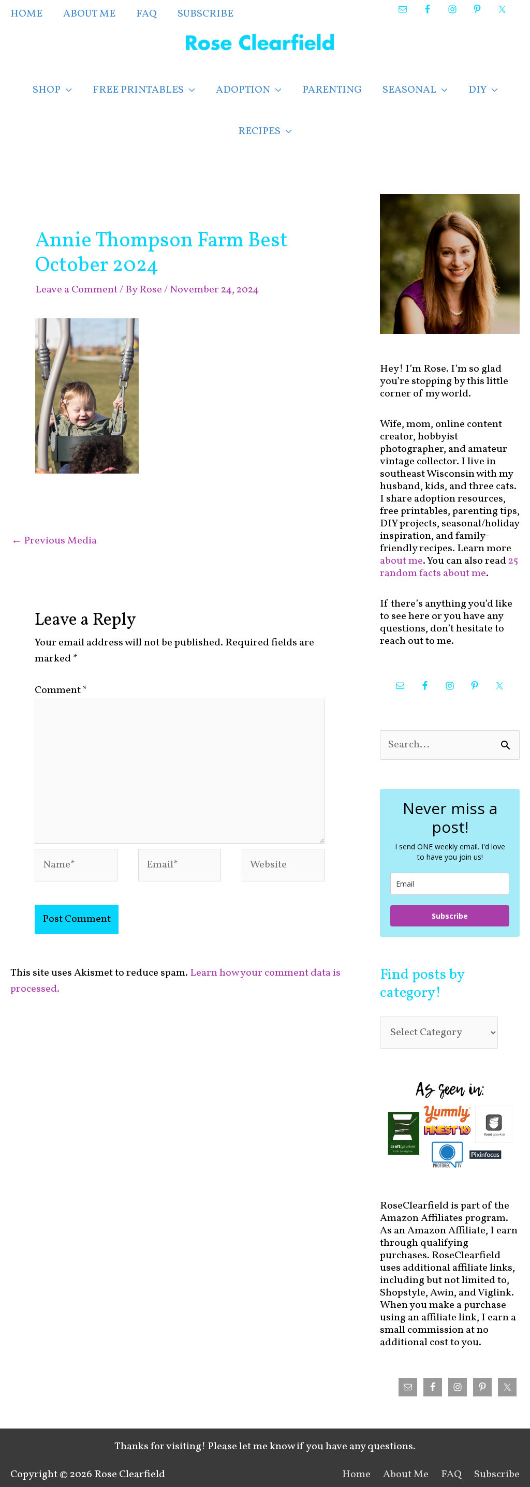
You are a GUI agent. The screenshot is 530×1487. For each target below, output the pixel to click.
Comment (61, 690)
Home (356, 1474)
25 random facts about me (449, 567)
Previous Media (54, 541)
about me (401, 561)
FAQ (451, 1474)
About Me (406, 1474)
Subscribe (450, 916)
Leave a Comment (76, 290)
